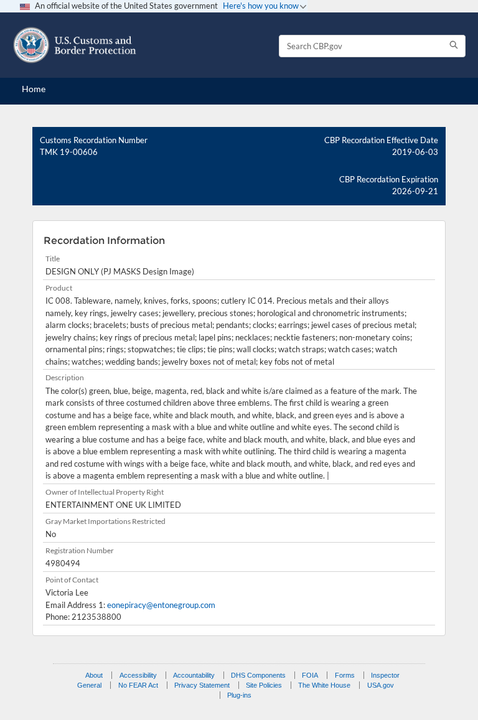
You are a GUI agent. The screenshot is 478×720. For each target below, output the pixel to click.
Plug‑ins (239, 695)
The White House (324, 685)
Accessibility (138, 675)
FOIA (310, 675)
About (94, 675)
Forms (345, 675)
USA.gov (380, 685)
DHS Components (258, 675)
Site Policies (264, 685)
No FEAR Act (138, 685)
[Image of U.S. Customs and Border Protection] (74, 45)
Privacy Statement (202, 685)
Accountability (194, 675)
